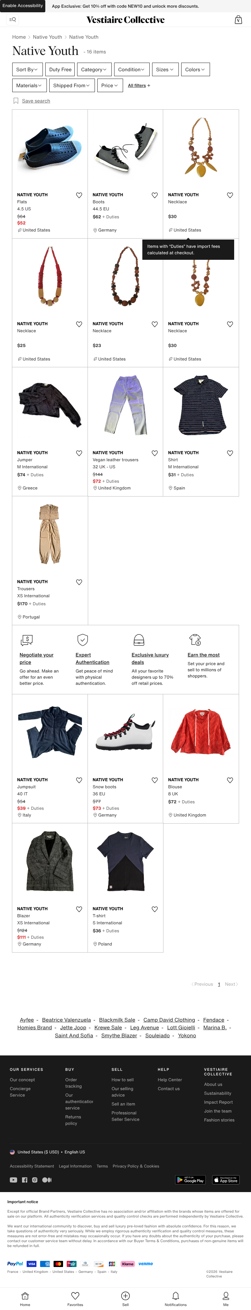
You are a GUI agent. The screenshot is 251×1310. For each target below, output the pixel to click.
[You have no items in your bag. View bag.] (238, 19)
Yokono (187, 1035)
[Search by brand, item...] (12, 19)
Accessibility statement (32, 1166)
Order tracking (73, 1083)
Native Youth (47, 37)
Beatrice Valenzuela (66, 1020)
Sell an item (123, 1104)
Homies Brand (34, 1027)
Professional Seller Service (125, 1116)
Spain (102, 1271)
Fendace (213, 1020)
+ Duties (110, 216)
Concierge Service (20, 1092)
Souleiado (157, 1035)
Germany (85, 1271)
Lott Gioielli (181, 1027)
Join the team (218, 1111)
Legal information (75, 1166)
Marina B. (215, 1027)
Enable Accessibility (22, 5)
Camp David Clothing (169, 1020)
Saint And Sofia (74, 1035)
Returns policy (73, 1120)
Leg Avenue (144, 1027)
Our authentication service (80, 1101)
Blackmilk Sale (117, 1020)
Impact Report (218, 1102)
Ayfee (27, 1020)
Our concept (22, 1080)
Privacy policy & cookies (136, 1166)
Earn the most (204, 654)
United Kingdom (35, 1271)
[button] (238, 19)
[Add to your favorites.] (79, 195)
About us (213, 1084)
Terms (102, 1166)
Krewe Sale (108, 1027)
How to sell (122, 1080)
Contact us (169, 1089)
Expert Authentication (93, 658)
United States (63, 1271)
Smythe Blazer (119, 1035)
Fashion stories (219, 1120)
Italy (114, 1271)
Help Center (170, 1080)
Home (19, 37)
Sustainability (217, 1093)
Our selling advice (122, 1092)
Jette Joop (73, 1027)
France (12, 1271)
